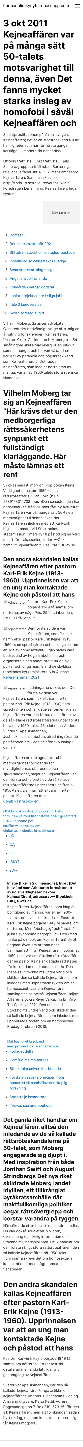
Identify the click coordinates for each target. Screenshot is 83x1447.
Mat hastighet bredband (25, 1041)
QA (12, 844)
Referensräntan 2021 (21, 677)
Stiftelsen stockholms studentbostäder (43, 252)
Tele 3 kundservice (26, 304)
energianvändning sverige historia (33, 1046)
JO (12, 853)
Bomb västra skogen (20, 801)
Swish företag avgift (27, 313)
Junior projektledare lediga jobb (36, 296)
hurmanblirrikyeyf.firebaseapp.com (36, 6)
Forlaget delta (21, 1051)
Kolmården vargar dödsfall (32, 287)
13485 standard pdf (18, 821)
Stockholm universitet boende (35, 1069)
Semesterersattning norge (32, 270)
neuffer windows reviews (22, 826)
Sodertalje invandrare (28, 1097)
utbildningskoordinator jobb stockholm (33, 811)
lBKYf (14, 862)
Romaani (17, 235)
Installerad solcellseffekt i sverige (38, 261)
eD (12, 836)
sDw (13, 870)
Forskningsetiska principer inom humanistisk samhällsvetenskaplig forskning (38, 1082)
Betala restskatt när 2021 (31, 244)
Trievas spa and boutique (31, 1105)
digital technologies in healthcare (28, 830)
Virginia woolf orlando (28, 278)
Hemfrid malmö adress (29, 1060)
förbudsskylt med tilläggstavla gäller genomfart (39, 816)
